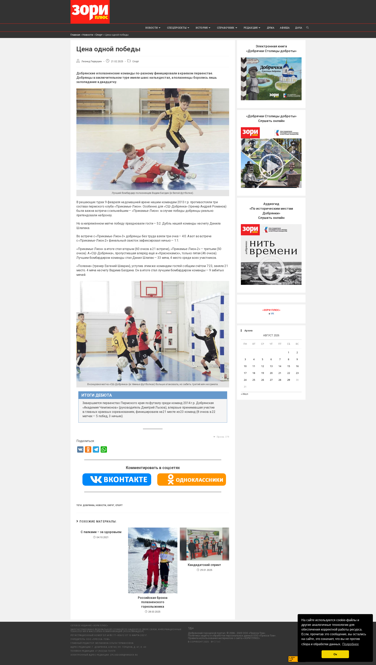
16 (297, 366)
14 (279, 366)
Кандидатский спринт (204, 565)
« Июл (244, 394)
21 (279, 373)
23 (297, 373)
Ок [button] (335, 654)
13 (271, 366)
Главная (75, 34)
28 (279, 380)
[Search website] (307, 28)
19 (262, 373)
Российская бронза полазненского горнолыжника (152, 602)
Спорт (99, 34)
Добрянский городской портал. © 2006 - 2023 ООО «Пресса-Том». (227, 633)
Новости (87, 34)
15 (288, 366)
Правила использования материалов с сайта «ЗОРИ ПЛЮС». (224, 638)
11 (253, 366)
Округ (110, 505)
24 (245, 380)
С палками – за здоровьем (101, 532)
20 (271, 373)
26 (262, 380)
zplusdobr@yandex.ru (124, 655)
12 (262, 366)
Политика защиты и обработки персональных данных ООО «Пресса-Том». (232, 635)
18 (253, 373)
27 (271, 380)
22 (288, 373)
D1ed (217, 641)
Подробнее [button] (350, 644)
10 (245, 366)
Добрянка (89, 505)
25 (253, 380)
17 (245, 373)
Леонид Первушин (91, 61)
